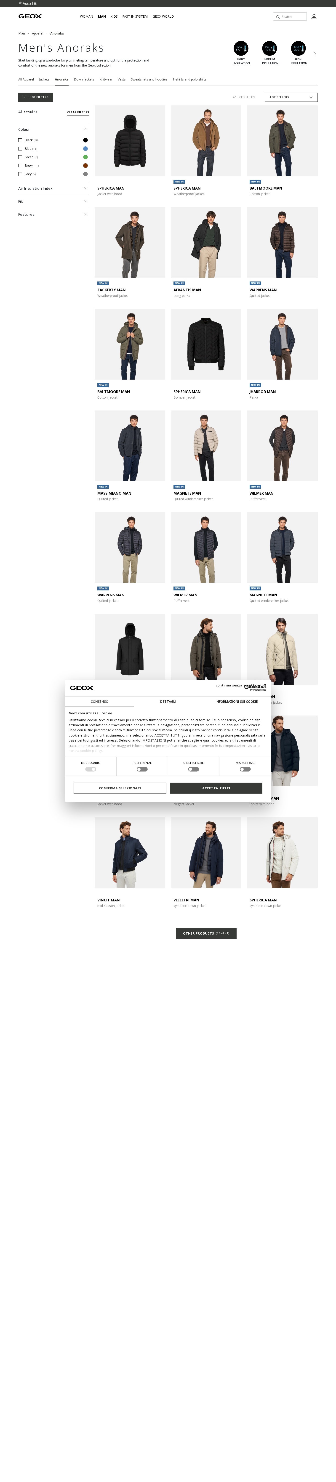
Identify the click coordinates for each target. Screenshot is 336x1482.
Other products (206, 933)
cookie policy (91, 750)
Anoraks (62, 79)
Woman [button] (86, 16)
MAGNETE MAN (187, 493)
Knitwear (105, 79)
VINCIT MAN (108, 900)
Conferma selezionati (120, 788)
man (21, 33)
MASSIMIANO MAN (114, 493)
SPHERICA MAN (111, 188)
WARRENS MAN (263, 289)
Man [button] (102, 16)
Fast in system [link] (135, 16)
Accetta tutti (216, 788)
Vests (122, 79)
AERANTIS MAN (187, 289)
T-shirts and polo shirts (190, 79)
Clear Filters (78, 112)
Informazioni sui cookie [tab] (237, 701)
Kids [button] (114, 16)
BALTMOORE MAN (266, 188)
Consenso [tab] (99, 701)
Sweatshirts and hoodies (149, 79)
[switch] (142, 769)
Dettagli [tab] (168, 701)
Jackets (44, 79)
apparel (37, 33)
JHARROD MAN (263, 391)
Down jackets (84, 79)
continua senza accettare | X (241, 685)
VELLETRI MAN (186, 900)
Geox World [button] (163, 16)
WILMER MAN (262, 493)
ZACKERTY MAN (111, 289)
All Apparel (26, 79)
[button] (315, 54)
